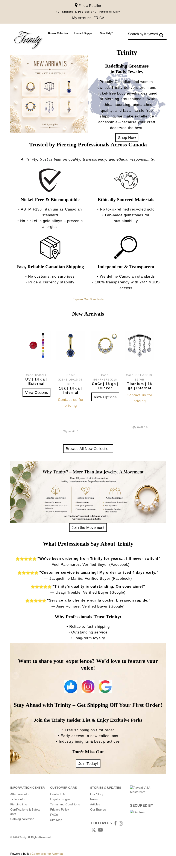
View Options (36, 392)
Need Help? (106, 33)
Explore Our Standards (88, 299)
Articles (95, 804)
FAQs (54, 814)
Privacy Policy (59, 809)
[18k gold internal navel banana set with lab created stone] (70, 345)
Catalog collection (22, 819)
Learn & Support (84, 33)
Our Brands (98, 809)
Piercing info (18, 804)
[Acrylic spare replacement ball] (36, 345)
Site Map (56, 819)
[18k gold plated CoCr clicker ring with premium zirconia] (105, 345)
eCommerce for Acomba (46, 853)
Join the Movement (88, 527)
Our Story (96, 794)
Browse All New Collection (88, 448)
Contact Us (57, 794)
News (94, 799)
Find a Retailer (89, 6)
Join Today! (88, 763)
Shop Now (127, 137)
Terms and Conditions (65, 804)
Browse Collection (58, 33)
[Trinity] (28, 41)
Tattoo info (17, 799)
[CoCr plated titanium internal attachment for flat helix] (139, 345)
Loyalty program (61, 799)
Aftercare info (19, 794)
